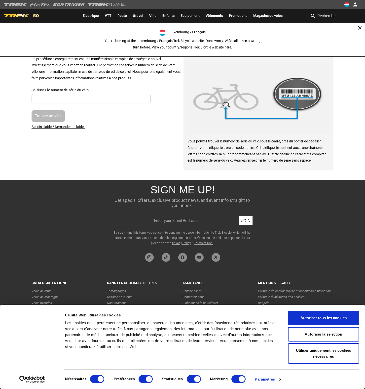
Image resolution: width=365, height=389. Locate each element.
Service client (191, 291)
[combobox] (334, 15)
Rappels (263, 303)
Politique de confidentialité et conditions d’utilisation (294, 291)
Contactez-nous (193, 297)
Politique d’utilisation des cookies (281, 297)
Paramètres (265, 379)
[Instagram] (149, 257)
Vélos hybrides (42, 303)
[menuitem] (91, 15)
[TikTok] (166, 257)
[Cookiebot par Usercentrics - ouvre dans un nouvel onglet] (32, 379)
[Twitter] (216, 257)
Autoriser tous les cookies (323, 318)
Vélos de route (42, 291)
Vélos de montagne (45, 297)
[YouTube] (199, 257)
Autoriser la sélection (323, 334)
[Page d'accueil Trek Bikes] (15, 4)
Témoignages (116, 291)
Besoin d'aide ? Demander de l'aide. (58, 127)
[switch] (146, 379)
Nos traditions (117, 303)
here (227, 47)
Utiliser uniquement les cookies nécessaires (323, 353)
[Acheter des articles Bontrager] (69, 4)
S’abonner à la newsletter (200, 303)
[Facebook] (182, 257)
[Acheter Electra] (40, 4)
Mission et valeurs (120, 297)
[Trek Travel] (107, 4)
